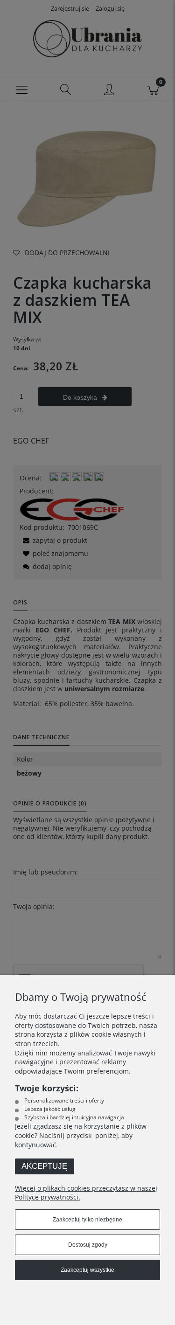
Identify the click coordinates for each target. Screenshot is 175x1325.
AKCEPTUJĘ (44, 1166)
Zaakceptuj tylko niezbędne (87, 1219)
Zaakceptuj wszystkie (87, 1270)
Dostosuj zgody (87, 1245)
